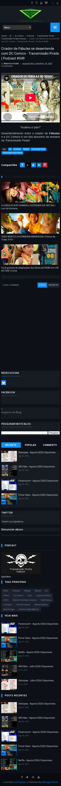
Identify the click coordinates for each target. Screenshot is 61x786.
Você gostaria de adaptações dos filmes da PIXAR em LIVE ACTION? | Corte (30, 269)
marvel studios (41, 604)
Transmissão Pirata (45, 35)
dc (10, 35)
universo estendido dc (29, 609)
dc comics (19, 35)
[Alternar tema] (55, 3)
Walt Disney (46, 600)
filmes (6, 595)
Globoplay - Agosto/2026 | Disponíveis (37, 452)
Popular (30, 445)
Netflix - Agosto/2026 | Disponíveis (35, 652)
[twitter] (27, 777)
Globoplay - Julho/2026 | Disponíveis (36, 680)
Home (4, 35)
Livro (30, 595)
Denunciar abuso (12, 529)
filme (5, 590)
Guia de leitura (23, 604)
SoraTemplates (19, 782)
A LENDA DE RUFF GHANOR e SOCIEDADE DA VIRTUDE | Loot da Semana (28, 207)
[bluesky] (46, 3)
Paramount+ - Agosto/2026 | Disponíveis (38, 481)
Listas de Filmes (43, 595)
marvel (38, 590)
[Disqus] (30, 327)
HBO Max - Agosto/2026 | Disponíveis (36, 466)
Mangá (27, 590)
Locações (7, 604)
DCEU (5, 600)
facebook (53, 285)
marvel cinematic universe (24, 600)
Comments (50, 445)
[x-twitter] (36, 3)
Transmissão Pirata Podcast (13, 38)
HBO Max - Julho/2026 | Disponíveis (35, 666)
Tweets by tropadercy (12, 521)
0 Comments (7, 66)
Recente (11, 445)
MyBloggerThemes (50, 782)
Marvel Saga (8, 609)
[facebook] (32, 3)
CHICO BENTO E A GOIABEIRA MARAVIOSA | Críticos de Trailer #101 (28, 238)
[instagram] (33, 777)
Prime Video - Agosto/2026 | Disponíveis (38, 495)
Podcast (30, 35)
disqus (42, 285)
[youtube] (41, 3)
